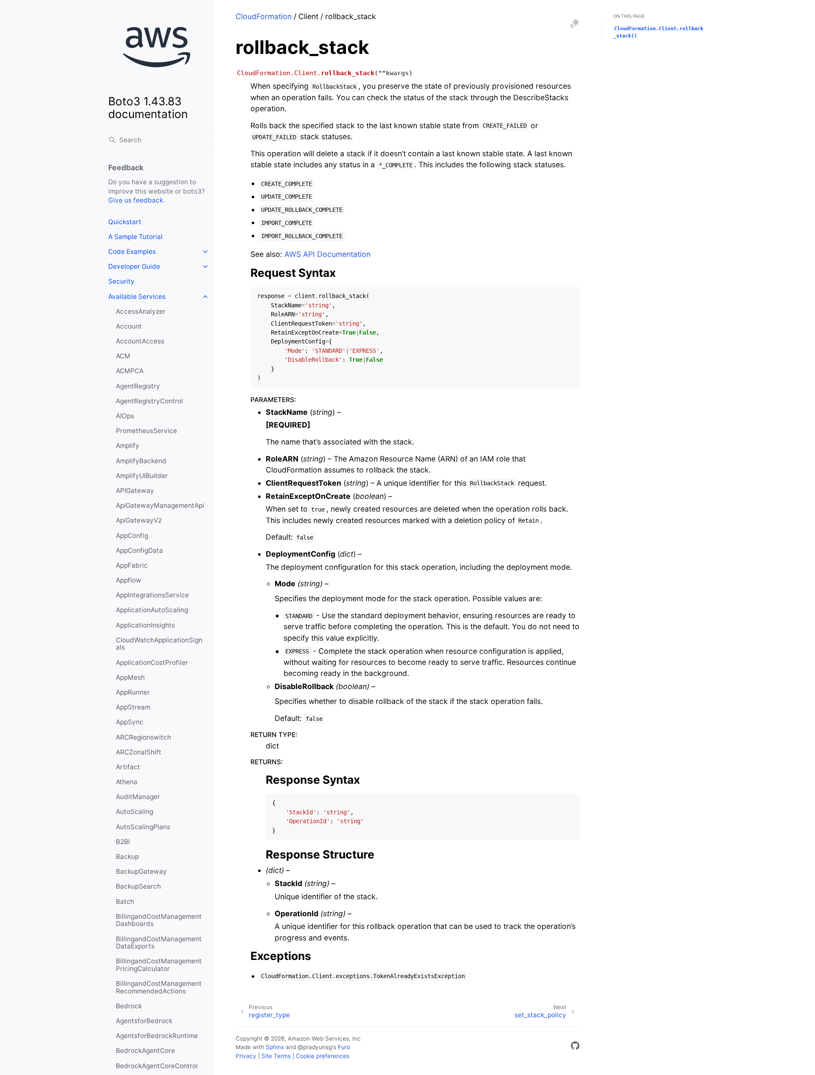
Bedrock (129, 1006)
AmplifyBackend (141, 461)
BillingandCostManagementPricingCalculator (159, 965)
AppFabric (132, 565)
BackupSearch (138, 886)
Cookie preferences (322, 1055)
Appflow (128, 580)
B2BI (123, 842)
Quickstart (124, 222)
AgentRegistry (138, 386)
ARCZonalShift (138, 752)
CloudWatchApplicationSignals (159, 644)
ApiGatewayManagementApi (160, 505)
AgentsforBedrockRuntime (157, 1036)
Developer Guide (134, 266)
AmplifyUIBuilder (142, 476)
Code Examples (132, 252)
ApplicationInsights (145, 625)
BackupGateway (141, 871)
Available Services (137, 297)
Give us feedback (135, 200)
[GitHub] (575, 1047)
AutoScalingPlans (143, 827)
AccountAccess (140, 341)
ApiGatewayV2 (139, 520)
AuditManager (138, 797)
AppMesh (130, 677)
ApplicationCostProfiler (152, 663)
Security (121, 281)
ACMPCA (129, 371)
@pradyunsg (315, 1047)
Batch (125, 902)
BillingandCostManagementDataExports (159, 943)
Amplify (127, 446)
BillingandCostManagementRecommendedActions (159, 987)
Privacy (246, 1055)
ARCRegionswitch (143, 737)
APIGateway (135, 491)
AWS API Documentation (327, 254)
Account (129, 326)
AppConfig (132, 536)
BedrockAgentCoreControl (157, 1066)
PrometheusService (146, 431)
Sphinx (275, 1047)
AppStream (133, 707)
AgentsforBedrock (144, 1021)
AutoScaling (134, 812)
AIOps (125, 416)
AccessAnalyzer (141, 311)
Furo (344, 1047)
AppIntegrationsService (152, 595)
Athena (127, 782)
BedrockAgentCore (145, 1051)
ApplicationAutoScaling (152, 610)
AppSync (129, 722)
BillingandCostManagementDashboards (159, 920)
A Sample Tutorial (135, 237)
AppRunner (133, 692)
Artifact (128, 767)
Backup (127, 857)
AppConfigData (139, 550)
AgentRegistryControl (149, 401)
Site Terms (276, 1055)
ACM (123, 356)
